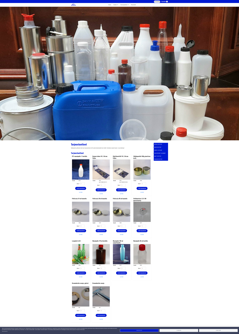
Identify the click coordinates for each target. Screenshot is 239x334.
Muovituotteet (157, 147)
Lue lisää (80, 192)
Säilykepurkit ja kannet (160, 153)
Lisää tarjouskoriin (81, 188)
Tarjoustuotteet (158, 159)
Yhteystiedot (133, 4)
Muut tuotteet (157, 156)
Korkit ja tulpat (158, 150)
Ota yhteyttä (157, 1)
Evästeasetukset (139, 330)
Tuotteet (115, 4)
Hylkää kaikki (179, 330)
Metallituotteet (158, 144)
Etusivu (109, 4)
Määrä (78, 183)
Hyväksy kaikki (218, 330)
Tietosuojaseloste (123, 4)
